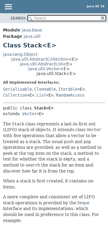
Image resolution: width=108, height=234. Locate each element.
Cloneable (45, 89)
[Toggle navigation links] (8, 7)
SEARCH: (18, 18)
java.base (32, 30)
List (41, 95)
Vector (29, 113)
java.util (32, 36)
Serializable (17, 89)
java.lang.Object (20, 54)
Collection (15, 95)
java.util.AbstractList (41, 64)
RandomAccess (70, 95)
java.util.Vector (44, 68)
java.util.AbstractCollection (39, 59)
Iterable (67, 89)
